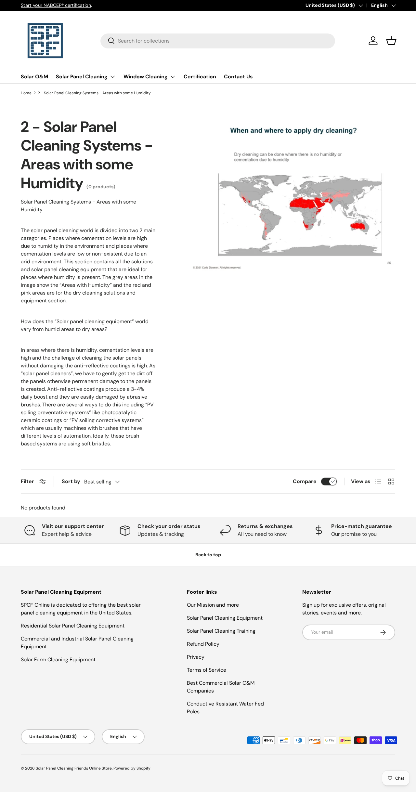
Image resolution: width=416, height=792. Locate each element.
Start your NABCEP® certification (56, 5)
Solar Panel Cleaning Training (221, 630)
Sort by (71, 481)
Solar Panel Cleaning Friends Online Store (74, 768)
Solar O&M (34, 76)
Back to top (208, 555)
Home (26, 93)
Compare (305, 481)
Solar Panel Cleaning (82, 76)
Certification (200, 76)
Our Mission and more (213, 604)
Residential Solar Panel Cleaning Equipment (72, 625)
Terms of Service (206, 670)
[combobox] (217, 40)
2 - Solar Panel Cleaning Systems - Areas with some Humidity (94, 93)
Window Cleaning (146, 76)
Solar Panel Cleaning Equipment (225, 617)
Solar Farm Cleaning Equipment (58, 659)
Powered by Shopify (131, 768)
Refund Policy (203, 643)
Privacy (195, 656)
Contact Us (238, 76)
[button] (391, 40)
